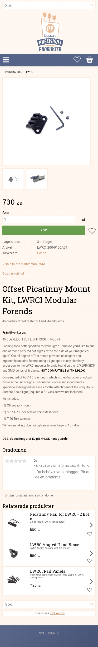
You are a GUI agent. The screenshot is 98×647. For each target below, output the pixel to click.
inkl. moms (57, 613)
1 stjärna (7, 461)
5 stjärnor (24, 461)
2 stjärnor (11, 461)
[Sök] (92, 5)
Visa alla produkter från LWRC (24, 264)
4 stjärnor (20, 461)
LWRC (41, 253)
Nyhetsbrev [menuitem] (49, 633)
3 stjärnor (16, 461)
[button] (89, 59)
